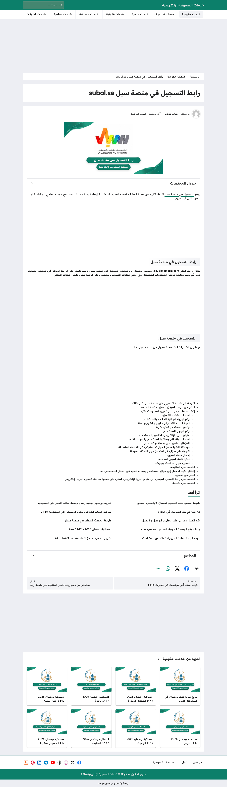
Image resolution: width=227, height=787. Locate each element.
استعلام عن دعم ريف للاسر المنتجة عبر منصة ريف (59, 585)
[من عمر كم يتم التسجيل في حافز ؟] (158, 512)
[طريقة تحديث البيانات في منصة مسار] (69, 520)
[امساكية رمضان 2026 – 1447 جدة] (69, 529)
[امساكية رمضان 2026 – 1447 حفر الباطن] (47, 686)
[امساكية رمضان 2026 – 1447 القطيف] (91, 728)
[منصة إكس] (177, 568)
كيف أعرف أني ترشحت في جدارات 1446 (173, 585)
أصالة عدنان (171, 113)
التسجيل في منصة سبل (179, 194)
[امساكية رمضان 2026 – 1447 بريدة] (91, 686)
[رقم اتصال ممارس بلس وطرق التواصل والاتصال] (158, 520)
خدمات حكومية (176, 76)
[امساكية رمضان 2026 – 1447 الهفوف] (135, 728)
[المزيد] (158, 568)
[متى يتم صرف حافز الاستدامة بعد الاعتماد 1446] (69, 538)
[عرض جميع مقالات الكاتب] (196, 114)
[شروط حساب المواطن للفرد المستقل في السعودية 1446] (69, 512)
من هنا (138, 403)
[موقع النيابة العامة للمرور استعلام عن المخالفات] (158, 538)
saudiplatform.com (166, 270)
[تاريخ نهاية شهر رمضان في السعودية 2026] (180, 686)
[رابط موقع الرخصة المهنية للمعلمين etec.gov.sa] (158, 529)
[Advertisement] (113, 46)
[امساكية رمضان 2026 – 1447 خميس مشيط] (47, 728)
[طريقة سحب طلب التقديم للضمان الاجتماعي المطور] (158, 503)
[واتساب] (167, 568)
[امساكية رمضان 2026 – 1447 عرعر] (180, 728)
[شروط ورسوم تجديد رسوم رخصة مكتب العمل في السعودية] (69, 503)
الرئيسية (195, 76)
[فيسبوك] (186, 568)
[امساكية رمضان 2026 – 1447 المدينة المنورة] (135, 686)
